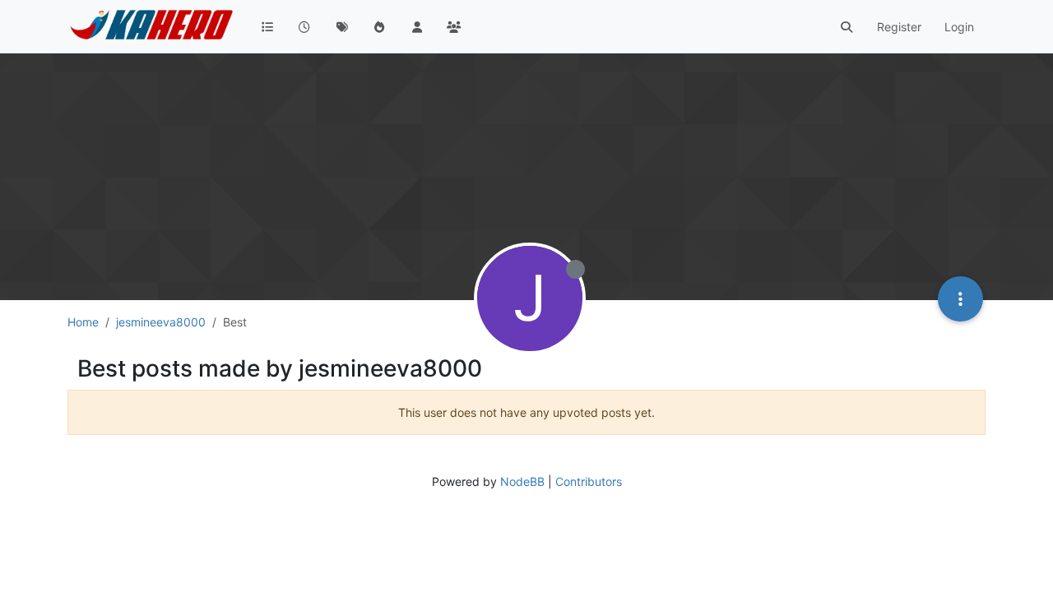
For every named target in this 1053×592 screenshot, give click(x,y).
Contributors (588, 481)
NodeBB (522, 481)
